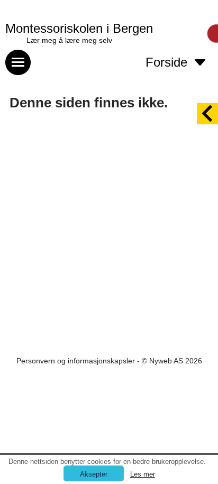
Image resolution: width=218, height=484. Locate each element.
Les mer (142, 474)
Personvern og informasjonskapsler (75, 361)
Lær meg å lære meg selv (69, 40)
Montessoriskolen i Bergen (79, 28)
